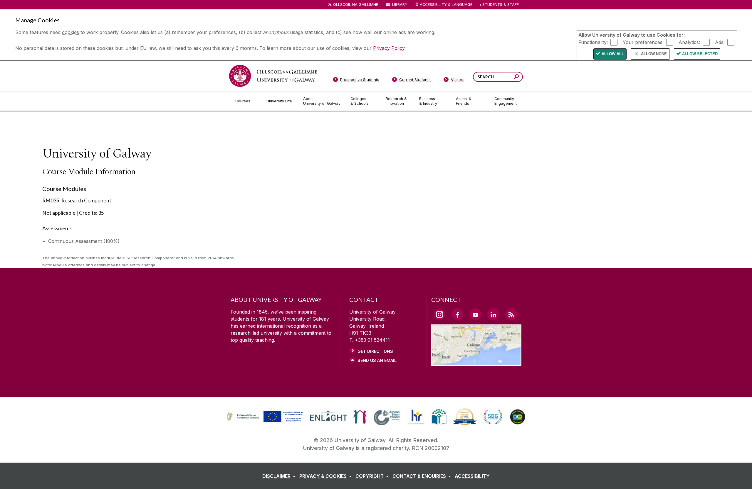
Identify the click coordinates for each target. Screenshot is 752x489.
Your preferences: (643, 42)
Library (399, 4)
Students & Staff (500, 4)
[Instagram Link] (439, 314)
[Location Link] (476, 363)
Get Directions (375, 351)
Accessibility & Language (446, 4)
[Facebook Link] (457, 314)
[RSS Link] (511, 314)
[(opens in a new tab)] (265, 421)
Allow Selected (700, 54)
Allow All (613, 54)
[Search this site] (516, 78)
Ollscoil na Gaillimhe (355, 4)
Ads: (720, 42)
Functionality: (593, 42)
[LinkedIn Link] (493, 314)
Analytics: (689, 42)
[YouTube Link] (475, 314)
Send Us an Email (377, 360)
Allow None (654, 54)
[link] (264, 417)
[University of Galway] (273, 76)
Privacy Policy (388, 48)
